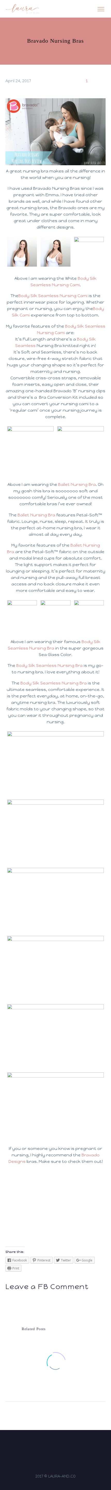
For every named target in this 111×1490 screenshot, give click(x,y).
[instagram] (45, 1445)
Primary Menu (101, 9)
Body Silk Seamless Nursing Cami (53, 295)
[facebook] (52, 1445)
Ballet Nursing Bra (77, 484)
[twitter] (59, 1445)
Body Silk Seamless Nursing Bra (49, 665)
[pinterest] (66, 1445)
